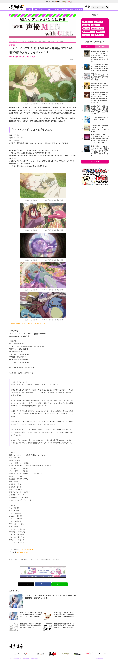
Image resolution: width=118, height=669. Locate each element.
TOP (10, 41)
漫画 (36, 9)
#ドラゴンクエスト (97, 35)
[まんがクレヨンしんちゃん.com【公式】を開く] (15, 654)
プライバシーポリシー (15, 658)
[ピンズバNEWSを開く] (53, 654)
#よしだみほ (100, 31)
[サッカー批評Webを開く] (64, 1)
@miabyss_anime (22, 552)
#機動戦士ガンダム (88, 31)
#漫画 (16, 57)
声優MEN (15, 41)
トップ (29, 9)
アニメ (43, 9)
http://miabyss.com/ (27, 549)
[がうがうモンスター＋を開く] (28, 654)
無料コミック (79, 9)
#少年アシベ (98, 22)
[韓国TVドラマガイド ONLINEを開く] (70, 2)
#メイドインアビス (30, 57)
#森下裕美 (86, 28)
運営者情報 (26, 658)
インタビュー (64, 9)
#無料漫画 (86, 25)
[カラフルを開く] (102, 653)
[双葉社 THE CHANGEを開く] (56, 1)
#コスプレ (86, 35)
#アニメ (11, 57)
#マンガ (21, 57)
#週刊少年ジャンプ (97, 28)
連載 (71, 9)
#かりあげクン (87, 22)
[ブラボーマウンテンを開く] (77, 654)
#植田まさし (95, 25)
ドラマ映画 (56, 9)
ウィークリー (102, 46)
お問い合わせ (34, 658)
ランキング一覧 (95, 161)
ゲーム (49, 9)
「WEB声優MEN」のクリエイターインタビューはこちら (28, 323)
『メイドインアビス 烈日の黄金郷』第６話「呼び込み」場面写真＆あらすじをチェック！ (42, 41)
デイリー (88, 46)
